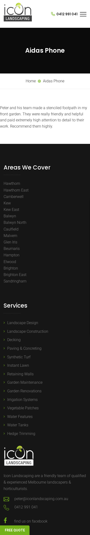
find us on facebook (31, 521)
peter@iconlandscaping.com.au (41, 498)
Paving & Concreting (24, 348)
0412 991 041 (67, 14)
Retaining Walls (20, 374)
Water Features (20, 416)
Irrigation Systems (22, 399)
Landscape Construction (27, 331)
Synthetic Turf (18, 357)
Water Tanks (17, 425)
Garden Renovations (24, 391)
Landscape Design (22, 323)
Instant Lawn (18, 365)
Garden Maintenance (24, 382)
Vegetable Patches (23, 408)
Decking (14, 340)
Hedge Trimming (21, 433)
